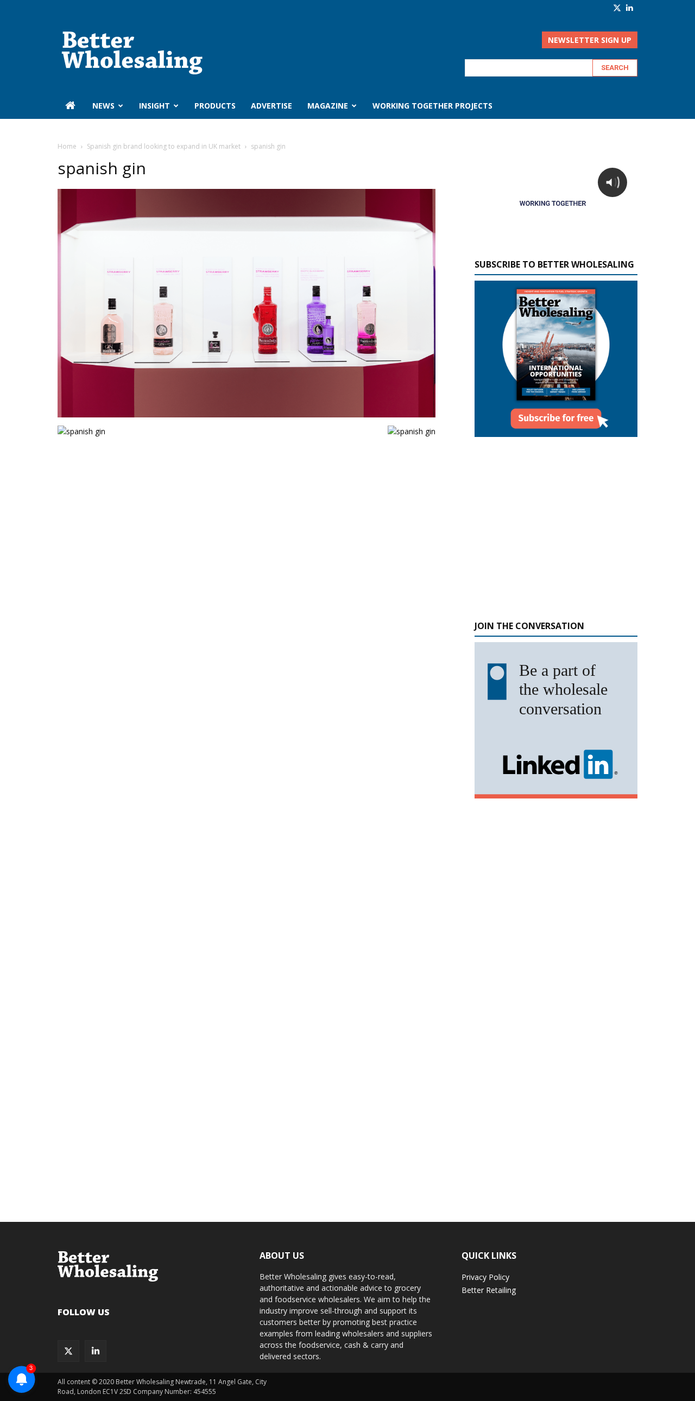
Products (215, 105)
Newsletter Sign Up (589, 40)
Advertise (271, 105)
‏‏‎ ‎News (102, 105)
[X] (617, 8)
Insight (154, 105)
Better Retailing (489, 1290)
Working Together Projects (432, 105)
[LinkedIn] (629, 7)
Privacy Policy (485, 1277)
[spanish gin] (246, 414)
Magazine (327, 105)
